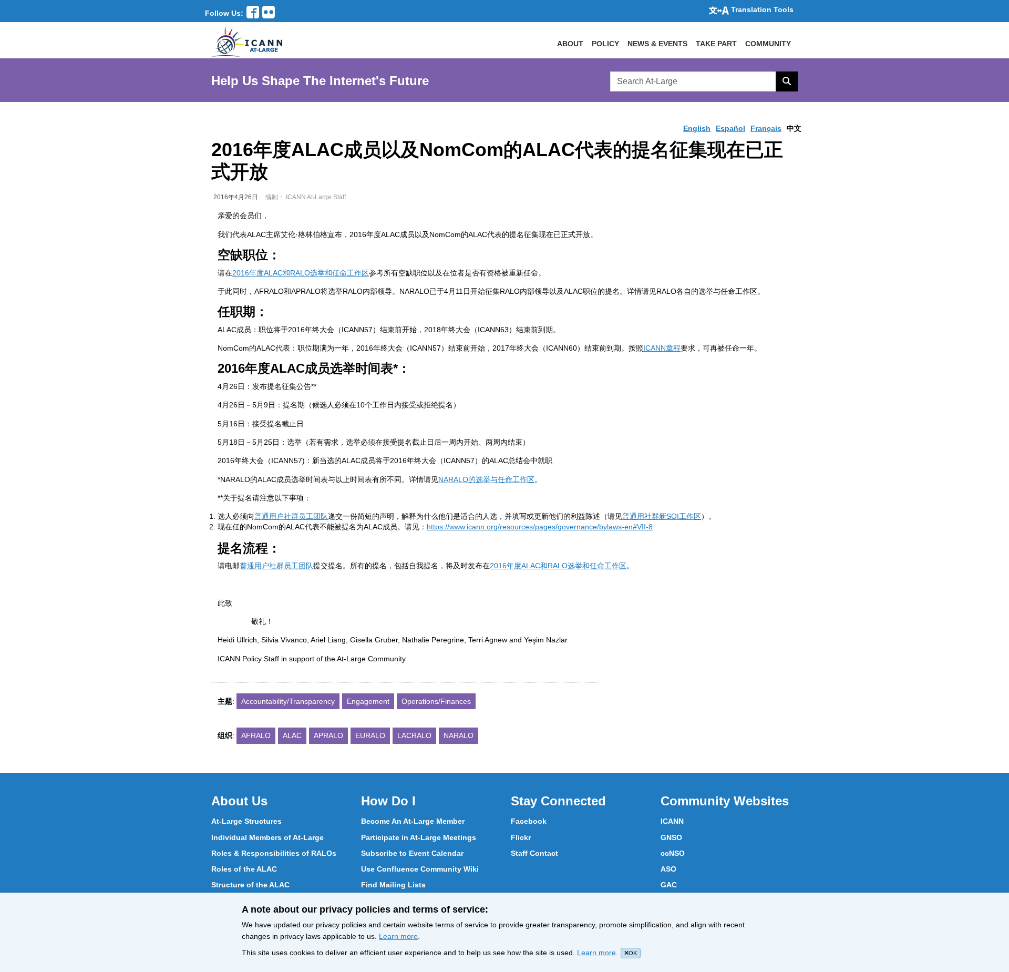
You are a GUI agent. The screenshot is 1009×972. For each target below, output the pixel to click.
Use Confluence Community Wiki (420, 869)
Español (730, 128)
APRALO (328, 735)
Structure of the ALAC (250, 885)
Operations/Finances (436, 701)
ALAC (292, 735)
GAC (669, 885)
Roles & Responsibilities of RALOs (273, 853)
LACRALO (414, 735)
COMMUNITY (768, 43)
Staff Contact (534, 853)
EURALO (370, 735)
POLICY (605, 43)
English (697, 128)
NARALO (458, 735)
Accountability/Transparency (288, 701)
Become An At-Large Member (413, 821)
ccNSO (673, 853)
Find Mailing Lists (393, 885)
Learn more (398, 936)
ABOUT (570, 43)
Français (765, 128)
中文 (794, 128)
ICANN (672, 821)
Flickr (521, 837)
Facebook (529, 821)
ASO (668, 869)
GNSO (671, 837)
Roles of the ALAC (244, 869)
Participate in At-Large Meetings (418, 837)
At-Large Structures (246, 821)
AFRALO (256, 735)
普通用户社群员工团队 (291, 516)
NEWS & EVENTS (657, 43)
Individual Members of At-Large (267, 837)
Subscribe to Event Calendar (412, 853)
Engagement (368, 701)
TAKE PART (716, 43)
